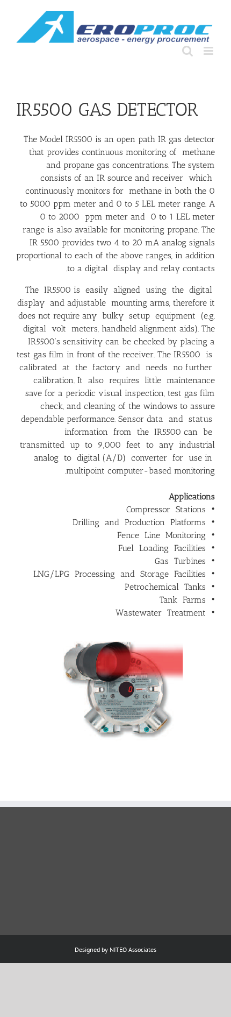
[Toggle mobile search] (187, 50)
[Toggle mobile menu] (209, 50)
